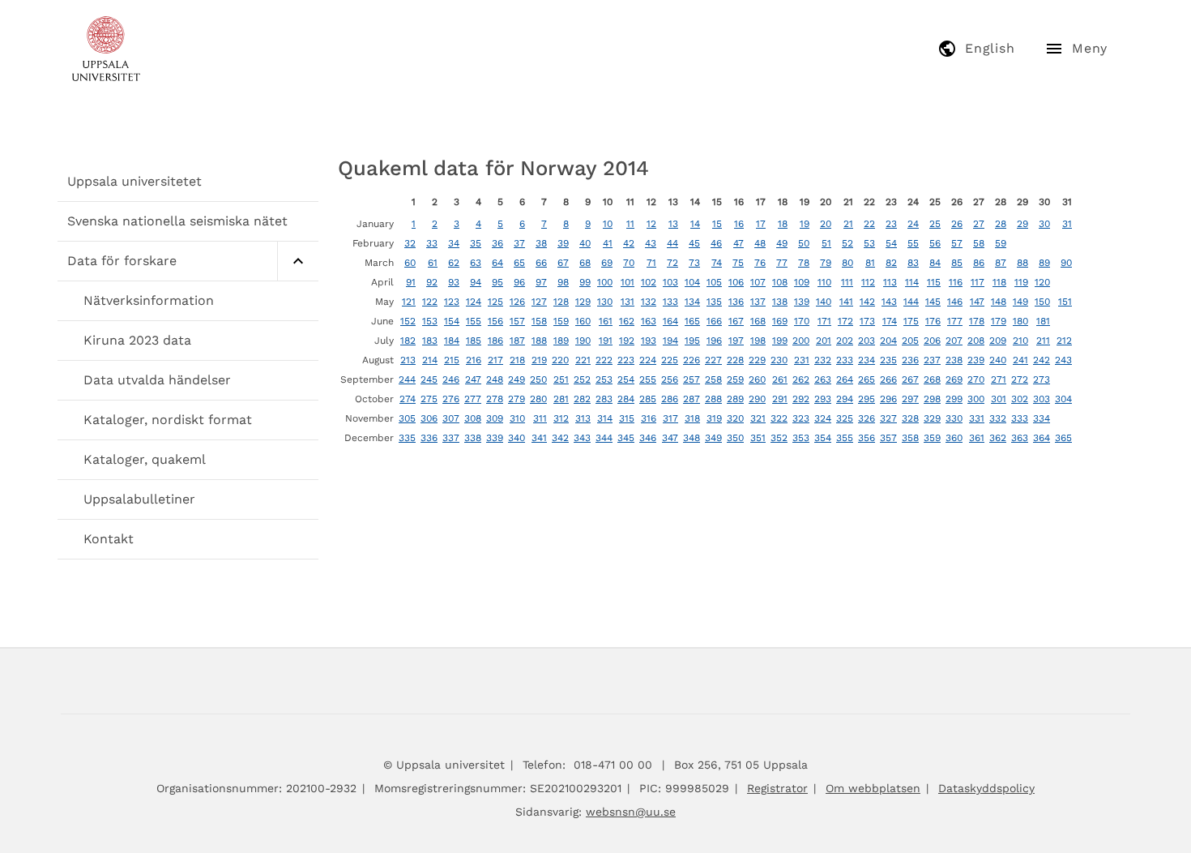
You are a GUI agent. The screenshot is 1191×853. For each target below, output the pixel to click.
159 (561, 321)
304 (1063, 399)
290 (757, 399)
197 (736, 340)
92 (432, 282)
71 (651, 262)
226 (691, 360)
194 (670, 340)
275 (429, 399)
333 (1019, 418)
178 (976, 321)
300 (975, 399)
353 (800, 438)
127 (539, 301)
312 (561, 418)
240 (997, 360)
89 (1044, 262)
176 (933, 321)
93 (453, 282)
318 (692, 418)
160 (583, 321)
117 (977, 282)
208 (975, 340)
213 (408, 360)
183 (430, 340)
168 (758, 321)
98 (563, 282)
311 (540, 418)
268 (932, 379)
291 (780, 399)
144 (911, 301)
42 (628, 243)
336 (429, 438)
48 (760, 243)
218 (517, 360)
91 (411, 282)
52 (847, 243)
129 (583, 301)
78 (803, 262)
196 (714, 340)
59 (1000, 243)
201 (823, 340)
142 (867, 301)
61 (433, 262)
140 (823, 301)
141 (846, 301)
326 (866, 418)
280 (538, 399)
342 (560, 438)
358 (910, 438)
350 (735, 438)
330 (954, 418)
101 (627, 282)
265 (866, 379)
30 (1044, 223)
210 (1020, 340)
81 (870, 262)
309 (494, 418)
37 (519, 243)
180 (1020, 321)
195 (692, 340)
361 (976, 438)
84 (935, 262)
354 (822, 438)
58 (978, 243)
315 (626, 418)
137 (758, 301)
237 (932, 360)
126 (517, 301)
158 (539, 321)
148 (998, 301)
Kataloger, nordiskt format (167, 419)
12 (651, 223)
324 (822, 418)
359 (932, 438)
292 (800, 399)
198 (758, 340)
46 (716, 243)
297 (910, 399)
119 (1021, 282)
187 (517, 340)
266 (888, 379)
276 (450, 399)
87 (1000, 262)
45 (694, 243)
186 (495, 340)
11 (630, 223)
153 (430, 321)
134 (692, 301)
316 (648, 418)
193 (648, 340)
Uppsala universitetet (134, 181)
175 (911, 321)
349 (713, 438)
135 (714, 301)
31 (1067, 223)
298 (932, 399)
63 (475, 262)
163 (648, 321)
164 (670, 321)
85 (957, 262)
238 (954, 360)
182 (408, 340)
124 (473, 301)
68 (585, 262)
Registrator (777, 788)
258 (713, 379)
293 (822, 399)
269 (954, 379)
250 (538, 379)
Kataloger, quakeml (144, 459)
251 (561, 379)
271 (998, 379)
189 (561, 340)
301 (998, 399)
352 (779, 438)
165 (692, 321)
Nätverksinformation (148, 300)
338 (472, 438)
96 (519, 282)
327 (888, 418)
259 (735, 379)
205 (910, 340)
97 (541, 282)
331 (976, 418)
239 (975, 360)
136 (736, 301)
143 (889, 301)
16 (739, 223)
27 (978, 223)
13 (673, 223)
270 (975, 379)
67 (563, 262)
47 (738, 243)
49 (782, 243)
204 (888, 340)
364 (1041, 438)
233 (844, 360)
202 (844, 340)
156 (495, 321)
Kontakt (108, 539)
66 (541, 262)
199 (780, 340)
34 (453, 243)
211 (1043, 340)
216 (473, 360)
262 (800, 379)
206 (932, 340)
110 (824, 282)
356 (866, 438)
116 (956, 282)
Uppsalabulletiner (139, 499)
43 (650, 243)
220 (560, 360)
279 (516, 399)
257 (691, 379)
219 (539, 360)
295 (866, 399)
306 (429, 418)
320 (735, 418)
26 (957, 223)
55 (913, 243)
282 (582, 399)
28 (1000, 223)
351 (758, 438)
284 (625, 399)
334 (1041, 418)
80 (847, 262)
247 (473, 379)
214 (430, 360)
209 (997, 340)
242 (1041, 360)
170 (801, 321)
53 (869, 243)
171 (824, 321)
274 (407, 399)
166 (714, 321)
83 (913, 262)
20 (825, 223)
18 (783, 223)
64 (497, 262)
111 (847, 282)
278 (494, 399)
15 (717, 223)
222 (604, 360)
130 (605, 301)
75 (738, 262)
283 (604, 399)
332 (997, 418)
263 (822, 379)
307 (450, 418)
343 (582, 438)
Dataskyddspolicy (986, 788)
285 (647, 399)
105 (714, 282)
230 (779, 360)
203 (866, 340)
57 (957, 243)
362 (997, 438)
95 (497, 282)
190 (583, 340)
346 (647, 438)
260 (757, 379)
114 (912, 282)
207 (954, 340)
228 (735, 360)
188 (539, 340)
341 (539, 438)
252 (582, 379)
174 (889, 321)
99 (585, 282)
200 (800, 340)
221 (583, 360)
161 (606, 321)
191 (606, 340)
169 (780, 321)
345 (625, 438)
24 (913, 223)
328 (910, 418)
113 (890, 282)
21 (848, 223)
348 (691, 438)
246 (450, 379)
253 (604, 379)
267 (910, 379)
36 (497, 243)
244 (407, 379)
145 (933, 301)
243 (1063, 360)
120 (1042, 282)
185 (473, 340)
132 (648, 301)
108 (780, 282)
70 (628, 262)
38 (541, 243)
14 (695, 223)
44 (672, 243)
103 (670, 282)
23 (891, 223)
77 (782, 262)
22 (869, 223)
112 (868, 282)
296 (888, 399)
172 (845, 321)
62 (453, 262)
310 (517, 418)
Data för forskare (122, 260)
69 (607, 262)
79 (825, 262)
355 (844, 438)
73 (694, 262)
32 (410, 243)
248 (494, 379)
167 (736, 321)
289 (735, 399)
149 (1020, 301)
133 (670, 301)
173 (867, 321)
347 (670, 438)
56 (935, 243)
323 (800, 418)
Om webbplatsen (873, 788)
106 (736, 282)
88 (1022, 262)
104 (692, 282)
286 (669, 399)
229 (757, 360)
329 (932, 418)
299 (954, 399)
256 (669, 379)
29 (1022, 223)
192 (626, 340)
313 (583, 418)
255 (647, 379)
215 (451, 360)
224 (647, 360)
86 (978, 262)
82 (891, 262)
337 (450, 438)
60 (410, 262)
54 (891, 243)
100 (605, 282)
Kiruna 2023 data (137, 340)
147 (977, 301)
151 (1065, 301)
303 (1041, 399)
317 (670, 418)
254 (625, 379)
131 (627, 301)
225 (669, 360)
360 (954, 438)
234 (866, 360)
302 (1019, 399)
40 (585, 243)
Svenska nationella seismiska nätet (177, 221)
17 (761, 223)
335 (407, 438)
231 (801, 360)
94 (475, 282)
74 (716, 262)
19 (804, 223)
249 (516, 379)
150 (1042, 301)
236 (910, 360)
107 (758, 282)
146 (955, 301)
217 (495, 360)
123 (451, 301)
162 (626, 321)
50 (803, 243)
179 (998, 321)
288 (713, 399)
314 (605, 418)
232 (822, 360)
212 (1064, 340)
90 (1066, 262)
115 (934, 282)
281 (561, 399)
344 (604, 438)
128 (561, 301)
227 (713, 360)
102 (648, 282)
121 (409, 301)
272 (1019, 379)
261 (780, 379)
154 (451, 321)
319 (714, 418)
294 (844, 399)
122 (430, 301)
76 (760, 262)
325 (844, 418)
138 (780, 301)
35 (475, 243)
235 (888, 360)
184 (451, 340)
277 (472, 399)
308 (472, 418)
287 (691, 399)
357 (888, 438)
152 (408, 321)
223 (625, 360)
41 (608, 243)
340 (516, 438)
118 (999, 282)
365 (1063, 438)
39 (563, 243)
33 (432, 243)
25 (935, 223)
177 (955, 321)
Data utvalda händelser (157, 380)
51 (826, 243)
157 (517, 321)
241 (1020, 360)
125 (495, 301)
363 (1019, 438)
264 (844, 379)
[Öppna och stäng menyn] (297, 261)
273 (1041, 379)
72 (672, 262)
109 (801, 282)
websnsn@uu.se (631, 811)
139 (801, 301)
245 (429, 379)
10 (608, 223)
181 (1043, 321)
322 (779, 418)
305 (407, 418)
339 (494, 438)
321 (758, 418)
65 (519, 262)
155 (473, 321)
